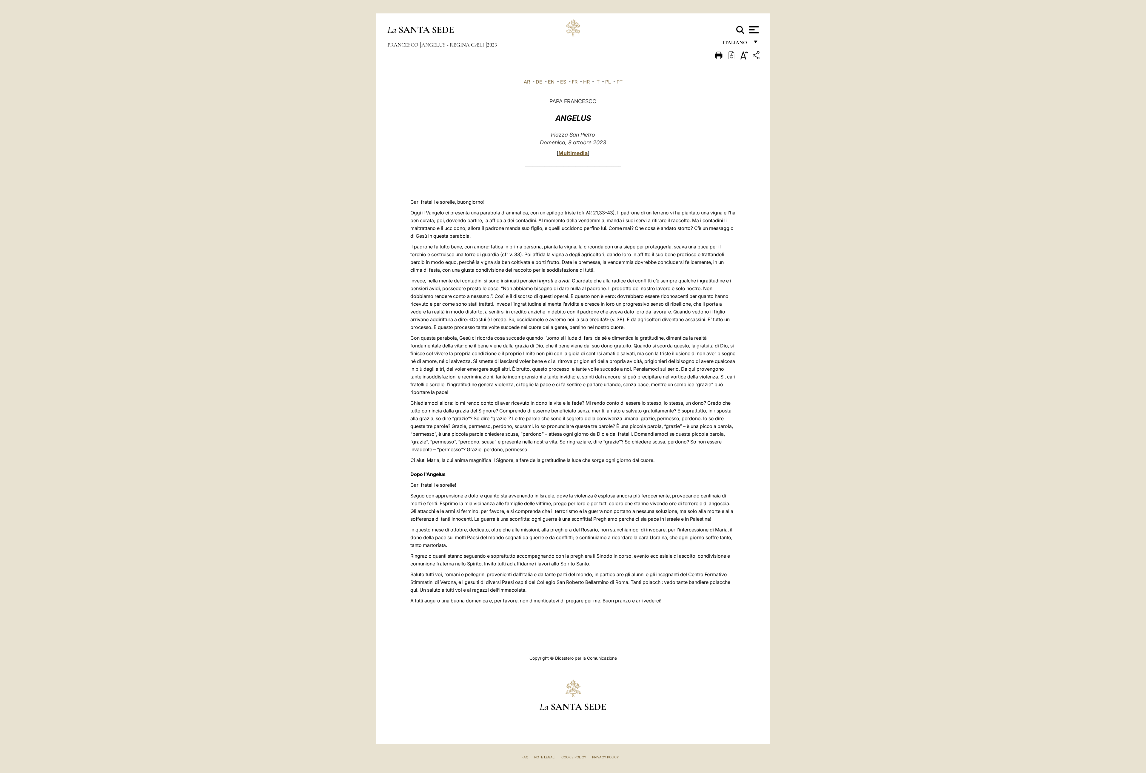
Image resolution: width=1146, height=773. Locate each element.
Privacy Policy (605, 757)
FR (574, 82)
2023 (492, 44)
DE (539, 82)
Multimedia (573, 153)
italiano (736, 44)
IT (597, 82)
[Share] (757, 56)
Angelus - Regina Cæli (453, 44)
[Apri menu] (753, 30)
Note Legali (544, 757)
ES (563, 82)
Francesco (403, 44)
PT (620, 82)
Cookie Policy (573, 757)
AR (527, 82)
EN (551, 82)
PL (608, 82)
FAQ (525, 757)
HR (586, 82)
